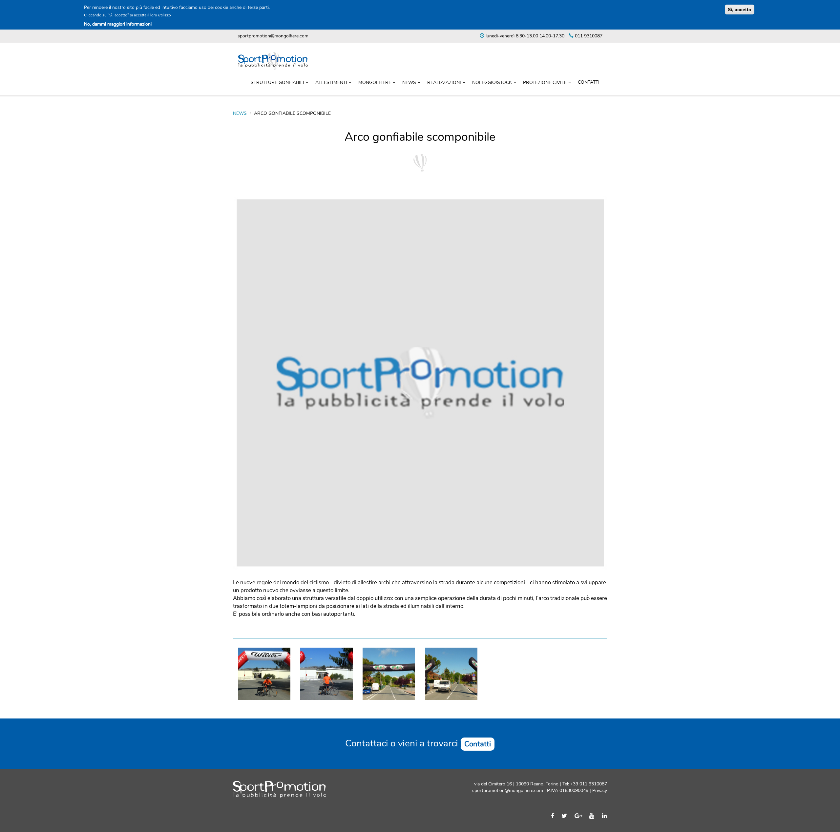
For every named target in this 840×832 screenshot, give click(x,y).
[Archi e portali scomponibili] (326, 674)
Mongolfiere (375, 82)
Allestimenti (331, 82)
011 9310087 (588, 36)
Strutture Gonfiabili (278, 82)
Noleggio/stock (492, 82)
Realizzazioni (444, 82)
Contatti (588, 82)
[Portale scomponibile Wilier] (264, 674)
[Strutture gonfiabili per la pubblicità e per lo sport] (451, 674)
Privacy (599, 790)
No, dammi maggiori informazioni (118, 24)
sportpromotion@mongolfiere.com (273, 36)
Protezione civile (545, 82)
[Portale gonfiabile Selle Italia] (389, 674)
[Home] (275, 61)
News (409, 82)
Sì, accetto (739, 9)
